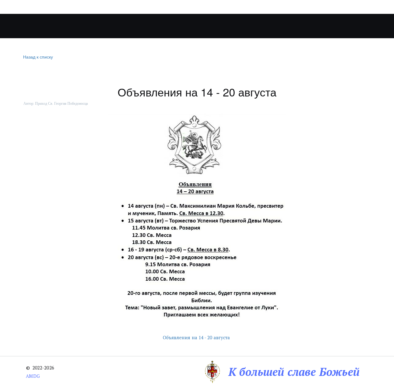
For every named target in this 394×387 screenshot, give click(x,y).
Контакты (298, 26)
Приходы (131, 26)
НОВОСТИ (176, 26)
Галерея (212, 26)
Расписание (257, 26)
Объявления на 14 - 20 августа (197, 337)
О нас (93, 26)
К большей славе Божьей (294, 372)
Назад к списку (38, 57)
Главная (63, 26)
